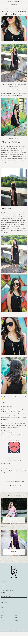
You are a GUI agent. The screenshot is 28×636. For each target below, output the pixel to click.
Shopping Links (20, 90)
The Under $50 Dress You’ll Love (14, 486)
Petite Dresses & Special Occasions (7, 591)
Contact (2, 605)
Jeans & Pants (3, 589)
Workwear (3, 587)
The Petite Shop (4, 602)
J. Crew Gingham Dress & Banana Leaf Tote (14, 482)
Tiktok (2, 621)
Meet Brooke (3, 600)
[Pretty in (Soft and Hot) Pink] (14, 524)
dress (2, 226)
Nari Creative (20, 630)
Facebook (2, 618)
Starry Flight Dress (17, 95)
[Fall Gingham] (14, 555)
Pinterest (2, 623)
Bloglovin (11, 433)
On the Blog (4, 582)
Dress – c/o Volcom (14, 138)
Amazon (16, 615)
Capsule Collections (4, 593)
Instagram (17, 433)
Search (2, 608)
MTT (24, 630)
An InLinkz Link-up (5, 463)
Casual (2, 585)
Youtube (16, 621)
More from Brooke (6, 596)
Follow (3, 612)
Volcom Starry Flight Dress (10, 142)
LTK (15, 618)
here (12, 469)
